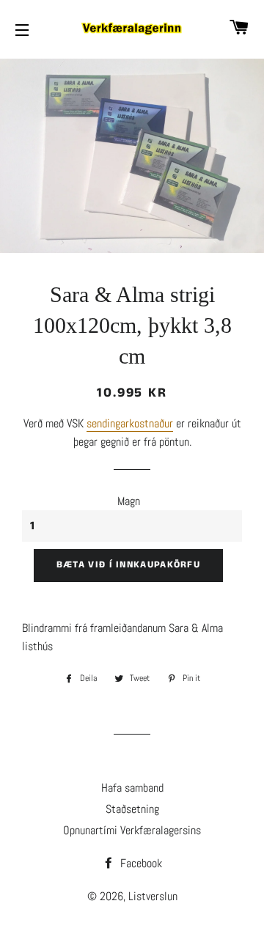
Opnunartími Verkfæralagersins (132, 830)
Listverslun (152, 896)
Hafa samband (132, 787)
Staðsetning (132, 809)
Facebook (139, 863)
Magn (128, 501)
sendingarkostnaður (130, 423)
